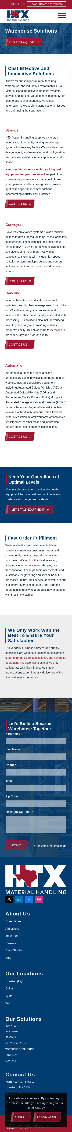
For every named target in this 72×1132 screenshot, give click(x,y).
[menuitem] (17, 4)
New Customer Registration (46, 4)
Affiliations (12, 928)
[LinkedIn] (19, 899)
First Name (13, 733)
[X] (9, 899)
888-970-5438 (17, 3)
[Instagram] (39, 899)
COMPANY (11, 1055)
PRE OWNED (12, 1031)
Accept (21, 1117)
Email (10, 780)
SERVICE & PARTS (15, 1043)
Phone (11, 764)
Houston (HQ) (14, 981)
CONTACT (10, 1060)
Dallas (9, 988)
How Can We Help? (19, 811)
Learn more (47, 1117)
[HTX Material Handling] (29, 16)
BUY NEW (10, 1026)
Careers (10, 943)
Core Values (13, 921)
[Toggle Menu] (62, 15)
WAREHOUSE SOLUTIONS (19, 1049)
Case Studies (14, 950)
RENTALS (10, 1037)
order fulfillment (30, 565)
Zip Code (12, 796)
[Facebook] (29, 899)
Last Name (13, 749)
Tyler (9, 996)
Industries (11, 936)
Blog (8, 957)
